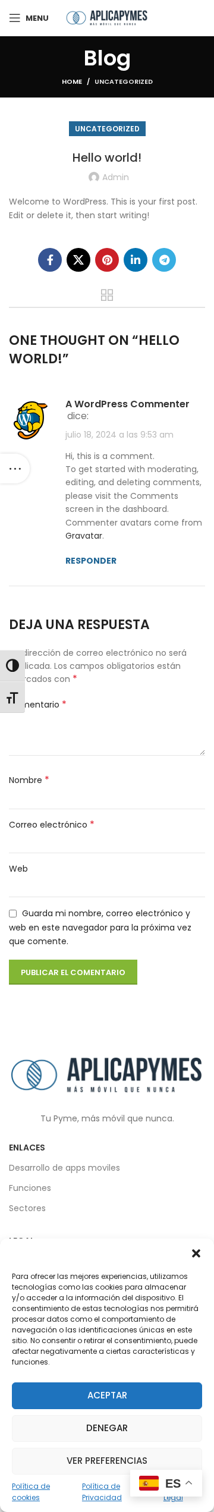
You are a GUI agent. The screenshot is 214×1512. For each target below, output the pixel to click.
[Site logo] (107, 17)
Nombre (29, 780)
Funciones (30, 1188)
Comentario (38, 704)
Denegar (107, 1428)
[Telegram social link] (164, 260)
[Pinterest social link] (107, 260)
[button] (196, 1253)
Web (18, 869)
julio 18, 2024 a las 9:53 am (119, 435)
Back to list (107, 295)
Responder (91, 561)
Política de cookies (31, 1491)
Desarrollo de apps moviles (64, 1168)
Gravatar (83, 536)
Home (72, 81)
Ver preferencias (107, 1460)
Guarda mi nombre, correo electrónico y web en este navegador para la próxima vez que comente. (100, 927)
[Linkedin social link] (135, 260)
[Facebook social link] (50, 260)
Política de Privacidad (102, 1491)
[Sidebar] (15, 468)
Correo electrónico (52, 824)
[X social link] (78, 260)
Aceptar (107, 1395)
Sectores (27, 1208)
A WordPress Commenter (127, 404)
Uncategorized (124, 81)
